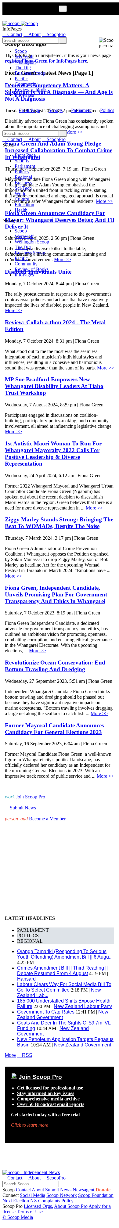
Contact (23, 1189)
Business (23, 182)
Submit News (58, 1189)
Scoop (21, 51)
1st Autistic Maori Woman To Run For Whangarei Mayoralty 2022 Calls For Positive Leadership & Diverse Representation (53, 453)
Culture (22, 199)
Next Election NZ (19, 1200)
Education (24, 204)
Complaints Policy (56, 1200)
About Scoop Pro (71, 1206)
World (21, 193)
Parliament (81, 110)
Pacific (21, 78)
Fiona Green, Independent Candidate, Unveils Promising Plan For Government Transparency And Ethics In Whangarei (56, 594)
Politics (107, 110)
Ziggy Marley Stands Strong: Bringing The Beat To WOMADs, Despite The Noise (59, 522)
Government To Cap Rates (45, 1011)
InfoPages (24, 95)
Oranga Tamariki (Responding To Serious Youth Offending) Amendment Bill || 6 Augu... (65, 954)
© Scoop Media (17, 1217)
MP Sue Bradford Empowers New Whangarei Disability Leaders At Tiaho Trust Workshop (54, 386)
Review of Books (32, 89)
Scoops (56, 110)
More (10, 1055)
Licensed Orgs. (38, 1206)
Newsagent (83, 1189)
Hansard (26, 978)
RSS (24, 1055)
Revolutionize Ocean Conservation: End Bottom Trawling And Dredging (55, 665)
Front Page (29, 110)
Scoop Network (61, 1195)
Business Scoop (30, 73)
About (38, 1189)
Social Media (32, 1195)
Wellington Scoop (32, 241)
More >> (13, 310)
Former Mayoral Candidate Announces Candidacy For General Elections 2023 (54, 728)
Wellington (25, 62)
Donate (103, 1189)
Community (26, 84)
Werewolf (24, 56)
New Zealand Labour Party (83, 1006)
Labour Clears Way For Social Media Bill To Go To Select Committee (64, 987)
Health (21, 210)
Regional (23, 177)
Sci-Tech (23, 188)
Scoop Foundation (96, 1195)
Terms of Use (30, 1211)
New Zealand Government (62, 1014)
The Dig (23, 67)
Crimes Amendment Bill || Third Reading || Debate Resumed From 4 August (62, 970)
